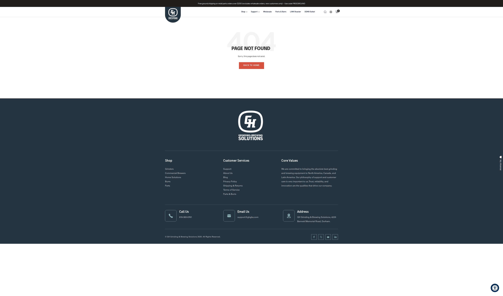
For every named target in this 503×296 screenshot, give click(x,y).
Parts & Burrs (280, 12)
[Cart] (336, 12)
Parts (167, 186)
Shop (243, 12)
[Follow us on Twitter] (321, 237)
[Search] (325, 12)
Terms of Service (231, 190)
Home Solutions (173, 177)
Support (254, 12)
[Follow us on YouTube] (328, 237)
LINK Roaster (295, 12)
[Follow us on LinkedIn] (335, 237)
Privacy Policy (230, 182)
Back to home (251, 65)
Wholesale (267, 12)
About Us (228, 173)
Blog (225, 177)
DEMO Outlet (310, 12)
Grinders (169, 169)
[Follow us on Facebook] (314, 237)
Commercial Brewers (175, 173)
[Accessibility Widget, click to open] (495, 288)
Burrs (167, 182)
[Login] (331, 12)
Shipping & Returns (233, 186)
